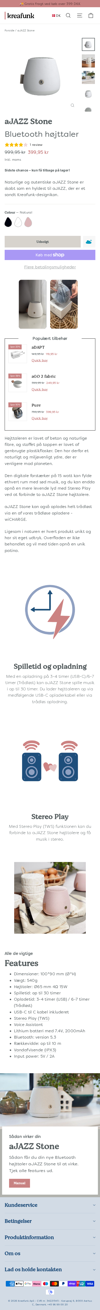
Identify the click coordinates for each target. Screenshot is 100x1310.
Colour (18, 212)
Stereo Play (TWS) (36, 826)
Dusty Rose (29, 222)
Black (9, 222)
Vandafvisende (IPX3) (35, 1050)
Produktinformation (29, 1237)
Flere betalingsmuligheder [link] (50, 267)
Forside (9, 30)
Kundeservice (21, 1205)
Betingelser (18, 1221)
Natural (19, 222)
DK (58, 15)
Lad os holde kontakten (33, 1269)
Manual (19, 1183)
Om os (12, 1253)
